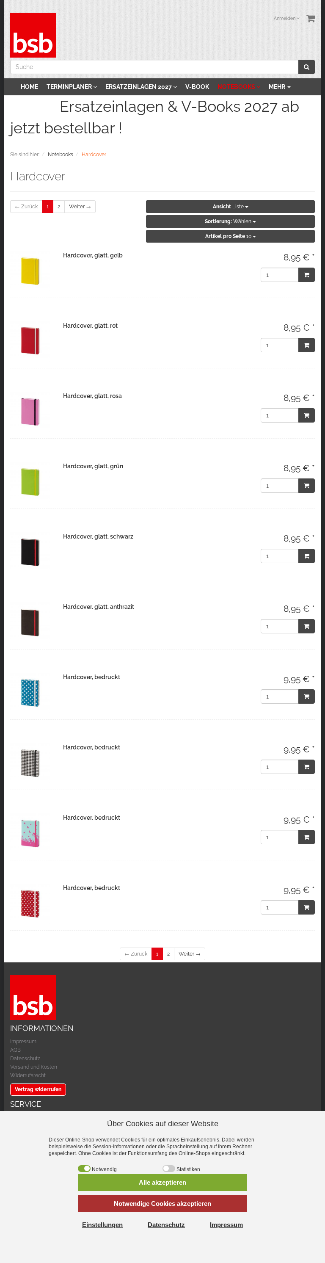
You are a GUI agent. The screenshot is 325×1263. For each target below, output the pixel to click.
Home (29, 86)
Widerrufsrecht (28, 1075)
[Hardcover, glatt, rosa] (30, 412)
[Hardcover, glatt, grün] (30, 482)
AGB (15, 1050)
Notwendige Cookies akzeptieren (162, 1203)
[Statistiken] (168, 1168)
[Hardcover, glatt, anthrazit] (30, 622)
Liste (229, 207)
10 (229, 236)
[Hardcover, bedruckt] (30, 693)
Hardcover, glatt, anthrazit (98, 606)
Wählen (229, 221)
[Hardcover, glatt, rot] (30, 341)
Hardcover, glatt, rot (90, 325)
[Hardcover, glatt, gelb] (30, 271)
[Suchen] (306, 67)
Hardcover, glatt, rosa (92, 395)
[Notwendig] (84, 1168)
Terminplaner (70, 86)
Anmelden (285, 18)
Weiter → (80, 207)
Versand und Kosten (33, 1067)
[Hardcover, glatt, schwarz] (30, 552)
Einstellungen (102, 1224)
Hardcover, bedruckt (91, 677)
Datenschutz (25, 1058)
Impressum (23, 1042)
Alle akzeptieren (162, 1182)
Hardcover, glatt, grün (93, 466)
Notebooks (237, 86)
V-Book (197, 86)
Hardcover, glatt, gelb (93, 255)
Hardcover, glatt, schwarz (98, 536)
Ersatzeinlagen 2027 (139, 86)
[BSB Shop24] (33, 34)
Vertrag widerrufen (38, 1089)
